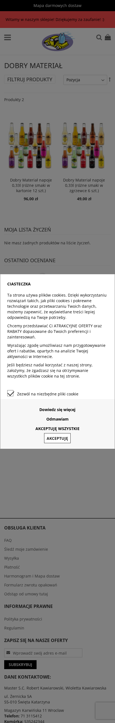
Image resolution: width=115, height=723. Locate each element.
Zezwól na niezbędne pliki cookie (47, 394)
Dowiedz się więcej (57, 409)
